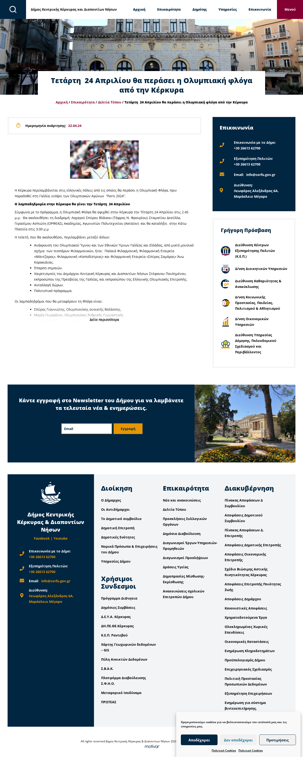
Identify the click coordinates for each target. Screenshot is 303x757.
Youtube (60, 538)
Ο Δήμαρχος (111, 500)
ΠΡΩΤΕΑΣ (108, 702)
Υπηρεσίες (227, 9)
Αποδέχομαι (199, 740)
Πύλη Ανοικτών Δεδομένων (124, 659)
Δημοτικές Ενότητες (118, 537)
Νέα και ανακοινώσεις (182, 500)
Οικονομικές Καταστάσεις (247, 641)
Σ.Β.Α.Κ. (107, 668)
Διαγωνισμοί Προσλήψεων (185, 557)
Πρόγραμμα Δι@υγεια (119, 598)
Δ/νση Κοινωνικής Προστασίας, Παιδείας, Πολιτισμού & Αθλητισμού (257, 303)
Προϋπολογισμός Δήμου (245, 660)
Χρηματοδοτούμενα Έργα (246, 617)
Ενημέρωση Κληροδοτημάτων (250, 651)
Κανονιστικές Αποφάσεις (246, 608)
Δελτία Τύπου (109, 102)
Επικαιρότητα (169, 9)
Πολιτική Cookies (224, 750)
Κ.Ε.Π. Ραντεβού (114, 635)
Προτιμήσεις (277, 740)
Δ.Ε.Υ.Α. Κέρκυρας (116, 616)
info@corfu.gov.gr (260, 174)
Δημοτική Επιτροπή (117, 528)
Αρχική (139, 9)
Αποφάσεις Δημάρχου (243, 599)
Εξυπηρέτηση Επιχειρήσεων (248, 693)
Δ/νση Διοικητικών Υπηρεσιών (261, 268)
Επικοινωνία (260, 9)
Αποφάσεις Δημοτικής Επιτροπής (253, 545)
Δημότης (199, 9)
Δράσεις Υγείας (175, 567)
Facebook (42, 538)
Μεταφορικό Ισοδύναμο (121, 692)
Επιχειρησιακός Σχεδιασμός (248, 669)
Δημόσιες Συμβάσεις (118, 607)
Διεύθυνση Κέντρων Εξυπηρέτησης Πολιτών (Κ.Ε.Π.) (255, 251)
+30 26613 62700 (247, 148)
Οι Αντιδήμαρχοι (115, 509)
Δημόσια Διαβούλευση (182, 533)
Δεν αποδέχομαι (238, 740)
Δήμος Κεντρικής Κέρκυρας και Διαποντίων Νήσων (74, 9)
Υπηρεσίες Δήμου (115, 561)
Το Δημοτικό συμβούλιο (121, 518)
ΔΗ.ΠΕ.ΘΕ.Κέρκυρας (117, 626)
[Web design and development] (151, 747)
